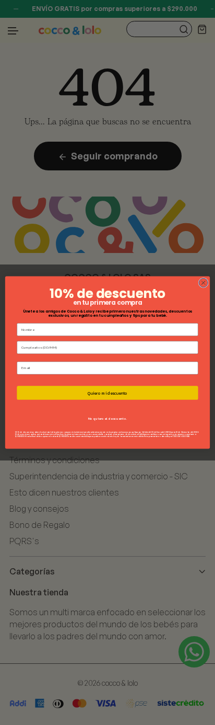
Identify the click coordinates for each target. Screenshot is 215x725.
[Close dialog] (203, 282)
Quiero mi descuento (107, 393)
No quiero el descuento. (107, 418)
